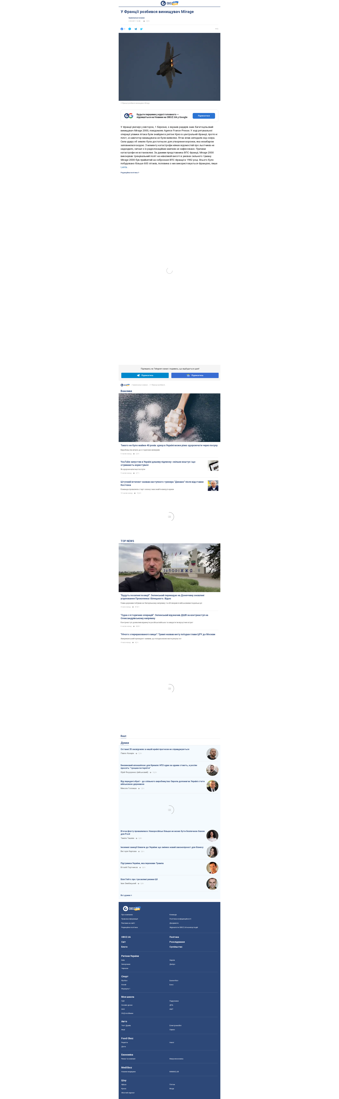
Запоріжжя (125, 964)
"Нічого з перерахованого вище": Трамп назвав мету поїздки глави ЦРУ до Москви (168, 634)
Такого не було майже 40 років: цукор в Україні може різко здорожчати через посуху (169, 445)
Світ (123, 942)
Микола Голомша (129, 788)
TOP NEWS (127, 541)
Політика (174, 937)
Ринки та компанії (128, 1059)
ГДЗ (122, 1001)
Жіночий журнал (128, 1093)
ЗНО (123, 1009)
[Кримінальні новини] (125, 386)
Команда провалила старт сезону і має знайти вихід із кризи (147, 489)
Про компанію (127, 915)
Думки (125, 742)
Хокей (123, 985)
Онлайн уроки (126, 1005)
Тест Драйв (126, 1025)
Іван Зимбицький (128, 883)
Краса (123, 1089)
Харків (172, 960)
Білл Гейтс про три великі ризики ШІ (139, 879)
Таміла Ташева (127, 838)
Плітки (172, 1084)
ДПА (171, 1005)
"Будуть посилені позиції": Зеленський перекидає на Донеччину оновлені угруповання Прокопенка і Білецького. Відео (162, 597)
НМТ (171, 1009)
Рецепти (124, 1042)
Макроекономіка (176, 1059)
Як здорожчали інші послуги (133, 469)
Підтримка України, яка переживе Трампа (142, 863)
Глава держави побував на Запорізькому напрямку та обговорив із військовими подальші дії (161, 603)
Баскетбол (174, 981)
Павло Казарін (127, 753)
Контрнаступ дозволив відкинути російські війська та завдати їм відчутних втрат (157, 622)
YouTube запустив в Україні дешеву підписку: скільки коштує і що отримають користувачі (158, 463)
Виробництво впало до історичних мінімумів (140, 450)
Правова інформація (129, 919)
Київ (123, 960)
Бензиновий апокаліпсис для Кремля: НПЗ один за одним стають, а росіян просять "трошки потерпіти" (159, 766)
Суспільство (176, 947)
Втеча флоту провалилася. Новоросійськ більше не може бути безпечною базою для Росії (163, 832)
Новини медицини (128, 1072)
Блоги (124, 947)
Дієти (123, 1047)
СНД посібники (127, 1013)
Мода (172, 1089)
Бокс (171, 985)
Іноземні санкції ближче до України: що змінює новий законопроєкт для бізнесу (162, 847)
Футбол (124, 981)
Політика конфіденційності (180, 919)
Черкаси (124, 968)
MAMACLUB (174, 1072)
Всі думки (125, 895)
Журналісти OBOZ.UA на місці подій (184, 927)
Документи (174, 923)
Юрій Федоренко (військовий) (134, 772)
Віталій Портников (129, 867)
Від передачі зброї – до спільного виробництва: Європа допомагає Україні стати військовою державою (163, 783)
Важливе (126, 391)
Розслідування (177, 942)
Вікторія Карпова (129, 851)
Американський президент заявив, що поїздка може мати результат (151, 639)
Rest (123, 736)
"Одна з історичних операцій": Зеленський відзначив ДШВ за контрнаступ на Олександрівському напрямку (164, 617)
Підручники (174, 1001)
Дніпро (172, 964)
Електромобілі (175, 1025)
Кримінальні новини (136, 18)
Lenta (124, 167)
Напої (172, 1042)
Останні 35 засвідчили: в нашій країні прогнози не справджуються (155, 749)
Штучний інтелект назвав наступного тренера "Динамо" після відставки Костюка (162, 483)
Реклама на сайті (128, 923)
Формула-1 (125, 989)
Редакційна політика (129, 173)
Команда (173, 915)
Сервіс (172, 1030)
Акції (123, 1030)
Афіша (123, 1084)
